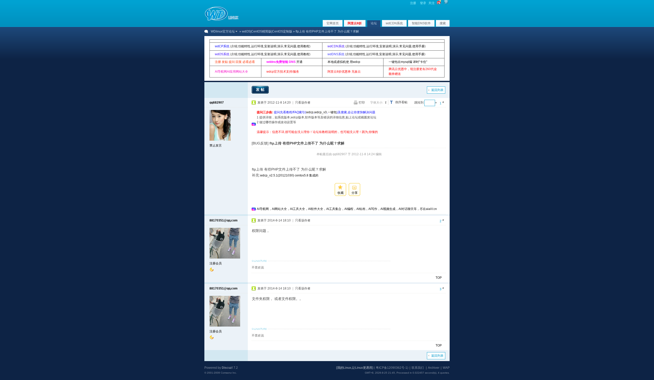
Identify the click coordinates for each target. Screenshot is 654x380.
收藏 (340, 193)
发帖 (261, 89)
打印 (362, 102)
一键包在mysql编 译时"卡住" (408, 62)
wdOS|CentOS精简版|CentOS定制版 (267, 31)
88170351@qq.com (223, 220)
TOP (439, 278)
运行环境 (257, 46)
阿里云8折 (355, 23)
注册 (413, 3)
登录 (423, 3)
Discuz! (227, 368)
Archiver (433, 368)
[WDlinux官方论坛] (221, 20)
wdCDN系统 (394, 23)
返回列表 (437, 90)
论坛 (374, 23)
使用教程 (303, 46)
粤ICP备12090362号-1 (391, 368)
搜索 (443, 23)
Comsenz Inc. (229, 372)
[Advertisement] (350, 136)
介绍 (234, 46)
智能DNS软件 (421, 23)
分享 (355, 193)
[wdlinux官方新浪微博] (439, 3)
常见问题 (290, 46)
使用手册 (418, 46)
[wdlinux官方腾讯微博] (446, 3)
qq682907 (216, 102)
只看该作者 (302, 102)
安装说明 (270, 46)
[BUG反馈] (260, 143)
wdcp (309, 112)
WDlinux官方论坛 (223, 31)
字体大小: (376, 102)
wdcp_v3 (320, 112)
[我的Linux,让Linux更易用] (354, 368)
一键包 (332, 112)
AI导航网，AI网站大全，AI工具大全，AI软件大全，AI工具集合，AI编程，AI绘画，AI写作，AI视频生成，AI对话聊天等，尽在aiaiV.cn (347, 209)
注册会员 (215, 263)
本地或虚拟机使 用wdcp (344, 62)
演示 (280, 46)
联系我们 (418, 368)
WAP (446, 368)
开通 (299, 62)
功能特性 (244, 46)
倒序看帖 (401, 102)
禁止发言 (215, 145)
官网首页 (332, 23)
